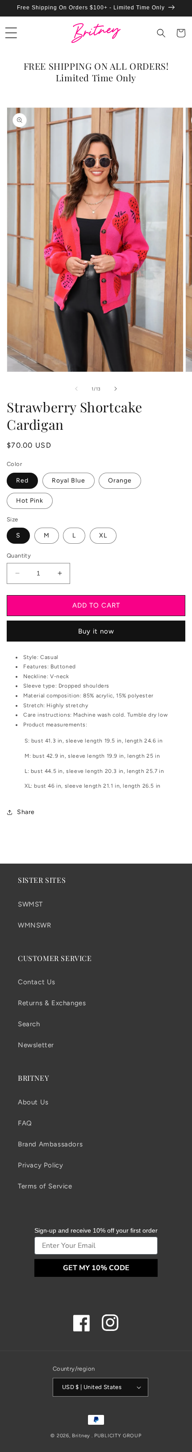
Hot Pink (29, 500)
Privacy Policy (40, 1165)
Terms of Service (45, 1186)
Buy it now (96, 631)
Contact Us (36, 982)
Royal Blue (68, 480)
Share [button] (26, 812)
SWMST (30, 904)
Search (29, 1024)
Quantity (19, 555)
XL (103, 535)
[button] (11, 33)
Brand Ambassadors (50, 1144)
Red (22, 480)
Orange (120, 480)
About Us (33, 1102)
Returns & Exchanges (52, 1003)
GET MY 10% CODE (96, 1268)
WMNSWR (34, 925)
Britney (81, 1436)
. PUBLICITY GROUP (117, 1436)
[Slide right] (115, 389)
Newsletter (36, 1045)
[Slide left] (76, 389)
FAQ (25, 1123)
